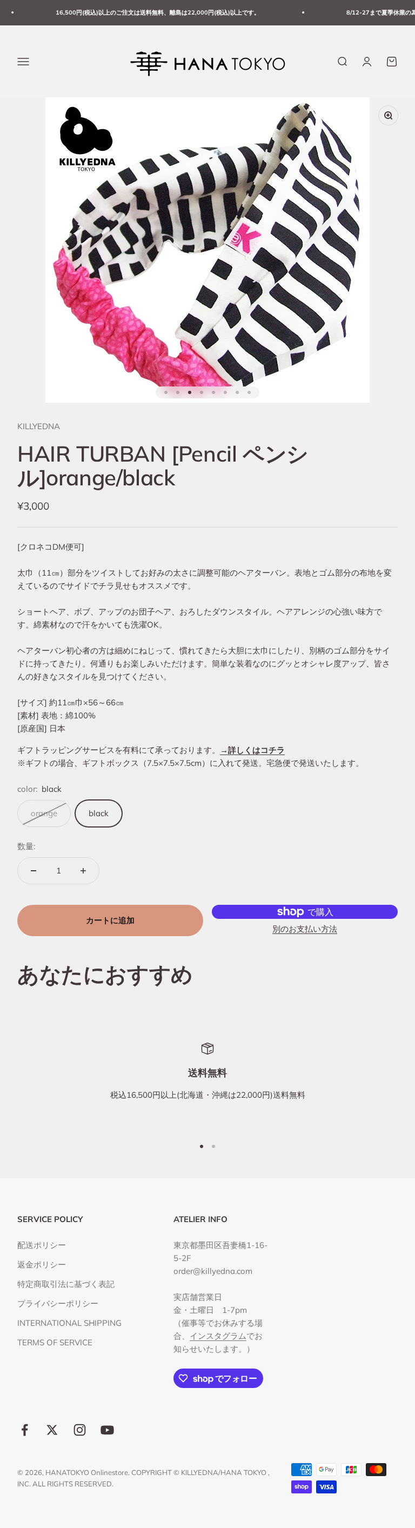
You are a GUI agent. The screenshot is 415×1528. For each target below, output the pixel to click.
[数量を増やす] (83, 871)
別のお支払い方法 (304, 929)
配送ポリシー (41, 1245)
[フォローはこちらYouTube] (107, 1430)
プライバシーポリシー (57, 1303)
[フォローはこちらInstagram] (79, 1430)
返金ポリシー (41, 1264)
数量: (26, 846)
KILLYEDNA (38, 426)
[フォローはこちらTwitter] (52, 1430)
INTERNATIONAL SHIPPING (69, 1323)
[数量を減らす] (33, 871)
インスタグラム (218, 1336)
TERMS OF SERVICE (54, 1342)
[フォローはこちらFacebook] (24, 1430)
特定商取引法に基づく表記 (66, 1284)
